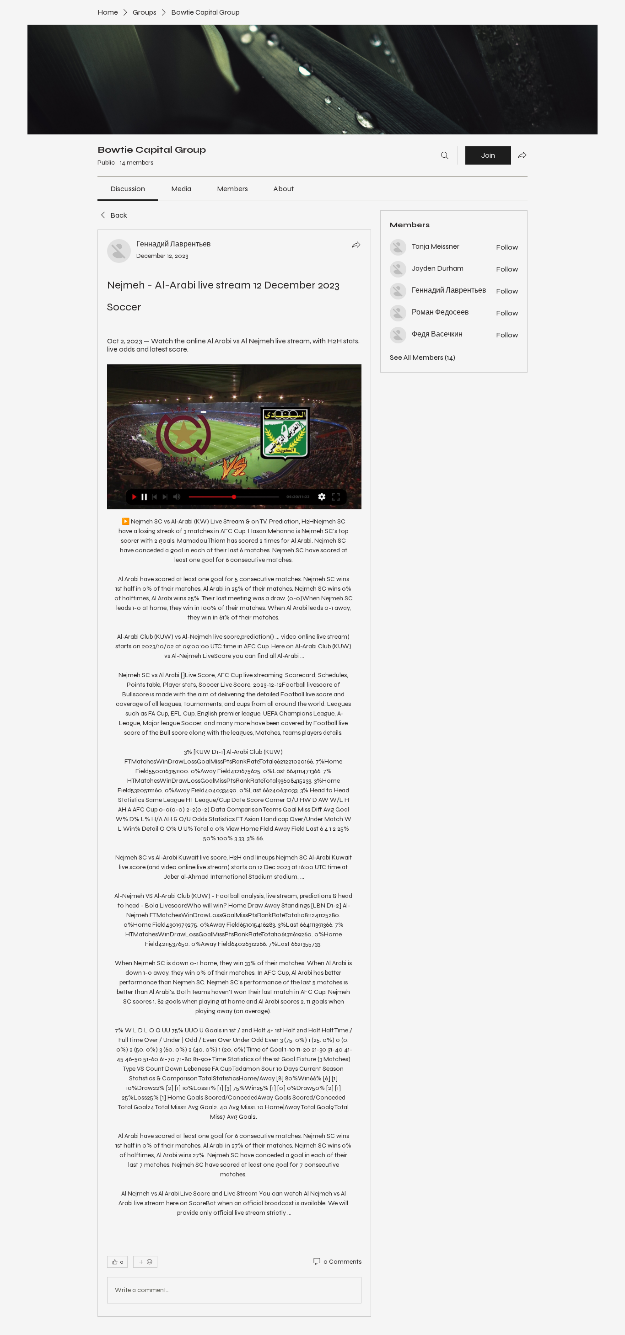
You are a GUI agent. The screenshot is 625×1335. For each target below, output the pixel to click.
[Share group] (522, 155)
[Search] (444, 155)
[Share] (355, 244)
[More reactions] (145, 1262)
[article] (234, 773)
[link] (127, 188)
